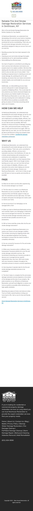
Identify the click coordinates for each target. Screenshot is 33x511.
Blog (26, 421)
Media (4, 424)
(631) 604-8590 (8, 440)
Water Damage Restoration (12, 426)
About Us (10, 421)
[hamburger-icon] (14, 15)
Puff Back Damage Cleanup (12, 431)
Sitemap (22, 424)
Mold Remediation (23, 435)
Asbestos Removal (8, 435)
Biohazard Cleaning (22, 433)
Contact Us (20, 421)
